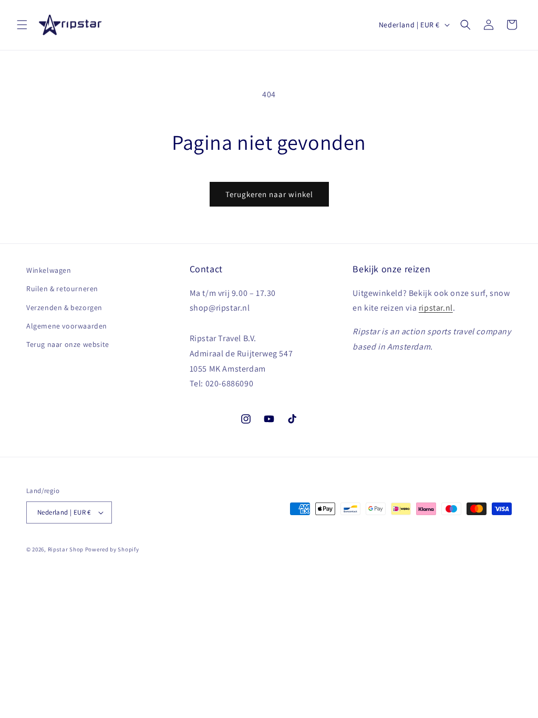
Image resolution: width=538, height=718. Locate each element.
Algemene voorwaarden (66, 326)
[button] (22, 24)
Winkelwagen (48, 270)
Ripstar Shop (66, 549)
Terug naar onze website (67, 344)
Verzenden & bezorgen (64, 307)
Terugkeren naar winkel (269, 194)
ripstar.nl (436, 307)
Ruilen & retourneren (62, 288)
